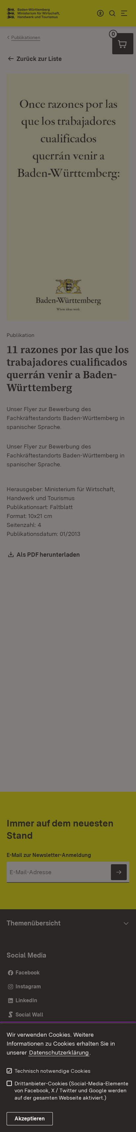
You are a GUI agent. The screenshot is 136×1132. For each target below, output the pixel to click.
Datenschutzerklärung (59, 1052)
